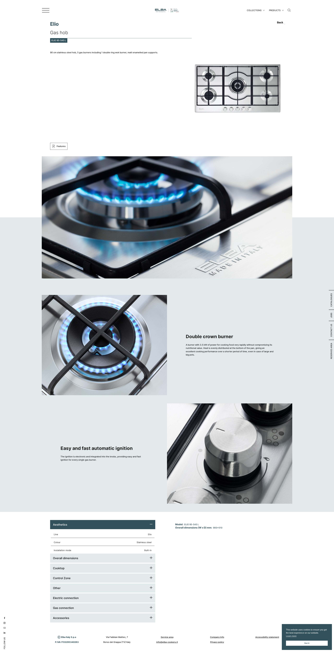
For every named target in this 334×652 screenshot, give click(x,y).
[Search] (289, 10)
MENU (38, 10)
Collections (254, 10)
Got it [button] (306, 643)
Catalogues (331, 300)
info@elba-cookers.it (167, 642)
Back (280, 22)
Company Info (217, 637)
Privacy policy (217, 642)
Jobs (331, 315)
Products (275, 10)
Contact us (331, 330)
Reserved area (331, 351)
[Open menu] (46, 10)
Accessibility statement (267, 637)
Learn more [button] (291, 636)
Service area (167, 637)
